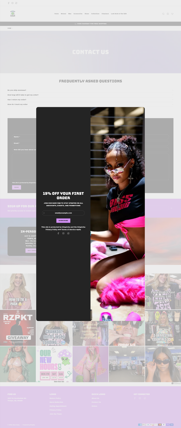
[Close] (141, 110)
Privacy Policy (51, 229)
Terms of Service (68, 229)
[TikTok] (68, 233)
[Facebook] (58, 233)
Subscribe (63, 220)
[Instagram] (63, 233)
